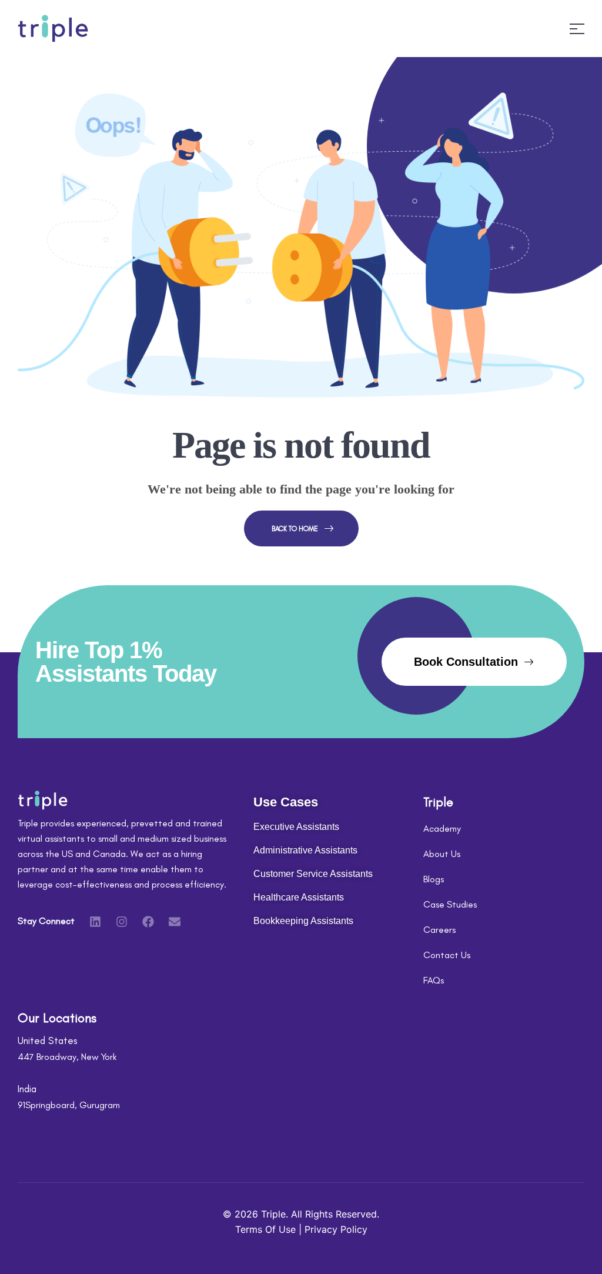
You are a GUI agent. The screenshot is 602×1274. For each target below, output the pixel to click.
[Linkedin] (95, 921)
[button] (474, 662)
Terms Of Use (267, 1229)
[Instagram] (121, 921)
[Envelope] (174, 921)
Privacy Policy (336, 1229)
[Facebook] (148, 921)
